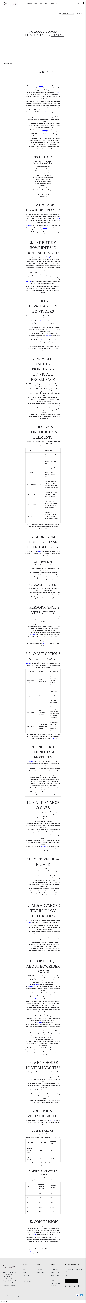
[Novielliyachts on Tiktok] (79, 1286)
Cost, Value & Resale (44, 188)
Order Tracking (27, 1281)
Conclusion (44, 196)
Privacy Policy (54, 1269)
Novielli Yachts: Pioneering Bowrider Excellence (43, 173)
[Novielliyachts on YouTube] (74, 1286)
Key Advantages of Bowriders (43, 171)
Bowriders (45, 130)
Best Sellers (40, 1269)
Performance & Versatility (43, 179)
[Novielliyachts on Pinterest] (66, 1286)
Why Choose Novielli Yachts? (44, 194)
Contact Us (26, 1275)
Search (25, 1278)
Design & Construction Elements (43, 175)
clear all (57, 35)
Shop (24, 1272)
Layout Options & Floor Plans (44, 181)
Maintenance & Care (44, 185)
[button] (74, 3)
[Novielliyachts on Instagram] (70, 1286)
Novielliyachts (11, 1296)
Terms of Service (55, 1272)
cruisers (57, 92)
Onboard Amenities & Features (43, 183)
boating (41, 86)
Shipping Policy (55, 1275)
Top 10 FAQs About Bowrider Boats (44, 192)
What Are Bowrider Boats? (43, 166)
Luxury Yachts (40, 1272)
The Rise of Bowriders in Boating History (43, 169)
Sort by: (59, 13)
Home (4, 63)
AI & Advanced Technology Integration (44, 190)
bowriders (33, 88)
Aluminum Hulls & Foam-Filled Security (43, 177)
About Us (25, 1284)
